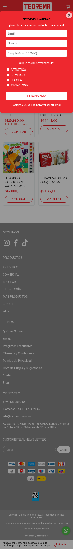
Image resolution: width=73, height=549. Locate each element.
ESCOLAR (17, 80)
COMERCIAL (19, 75)
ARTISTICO (18, 69)
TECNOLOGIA (20, 85)
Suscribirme (36, 96)
